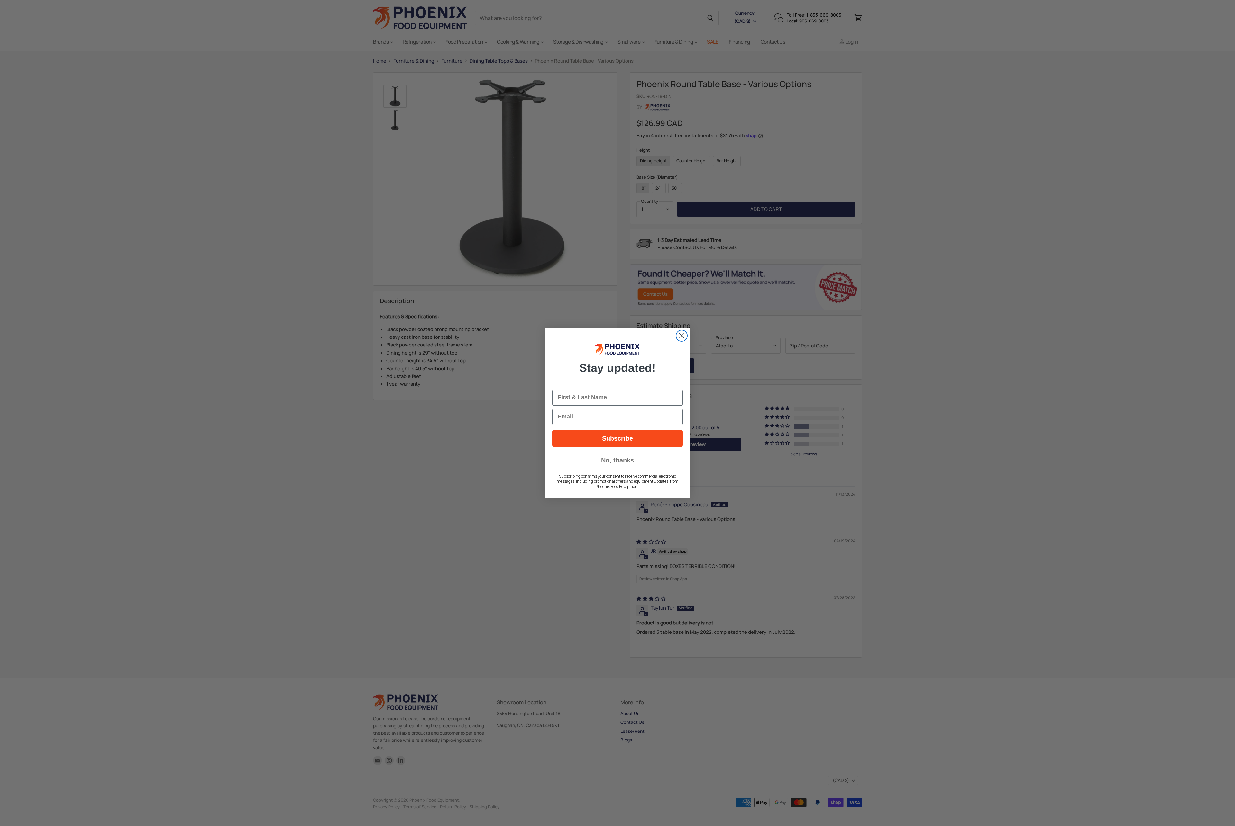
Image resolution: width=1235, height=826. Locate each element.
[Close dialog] (681, 335)
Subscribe (617, 438)
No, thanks (617, 460)
